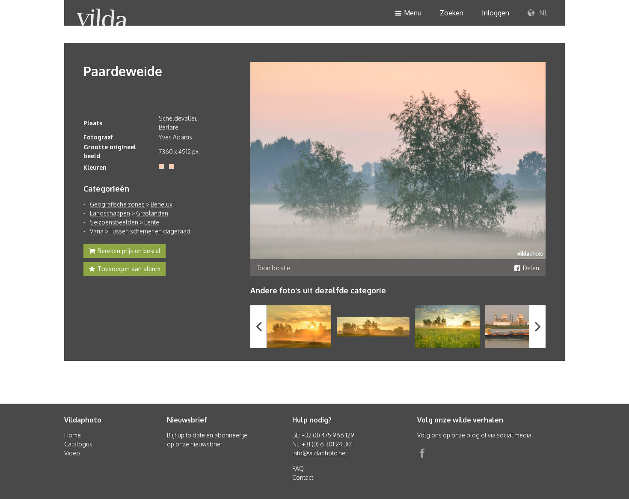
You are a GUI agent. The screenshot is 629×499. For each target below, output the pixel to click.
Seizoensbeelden (114, 222)
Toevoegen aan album (129, 268)
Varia (97, 231)
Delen (531, 268)
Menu (412, 13)
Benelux (161, 204)
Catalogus (78, 444)
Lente (151, 222)
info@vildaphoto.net (319, 453)
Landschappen (110, 213)
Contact (302, 477)
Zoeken (451, 13)
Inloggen (495, 13)
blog (473, 435)
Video (72, 453)
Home (72, 435)
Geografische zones (117, 204)
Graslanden (152, 213)
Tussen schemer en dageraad (150, 231)
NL (542, 13)
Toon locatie (273, 268)
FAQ (298, 468)
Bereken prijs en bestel (129, 250)
